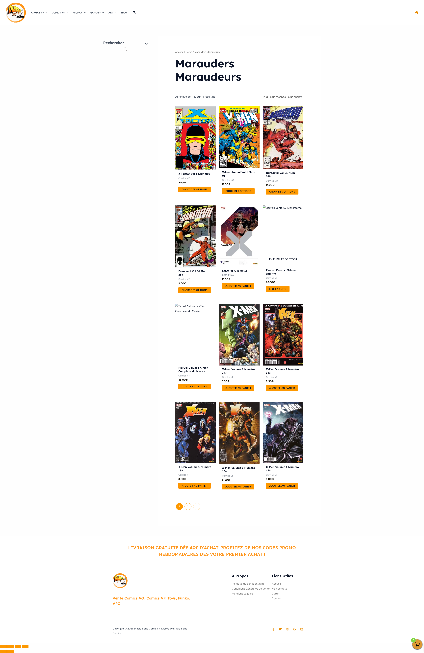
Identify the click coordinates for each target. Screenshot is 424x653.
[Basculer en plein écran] (10, 646)
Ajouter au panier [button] (238, 285)
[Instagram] (287, 629)
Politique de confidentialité (248, 583)
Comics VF (37, 12)
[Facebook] (273, 629)
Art (110, 12)
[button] (45, 12)
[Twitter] (280, 629)
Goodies (95, 12)
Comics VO (58, 12)
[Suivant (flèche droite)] (10, 651)
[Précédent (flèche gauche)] (3, 651)
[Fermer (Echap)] (25, 646)
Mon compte (279, 588)
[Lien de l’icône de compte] (416, 12)
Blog (124, 12)
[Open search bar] (125, 49)
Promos (77, 12)
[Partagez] (18, 646)
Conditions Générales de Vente (251, 588)
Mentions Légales (242, 593)
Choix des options (195, 189)
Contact (277, 598)
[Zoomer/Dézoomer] (3, 646)
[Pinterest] (301, 629)
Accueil (179, 52)
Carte (275, 593)
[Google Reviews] (294, 629)
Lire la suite (277, 288)
